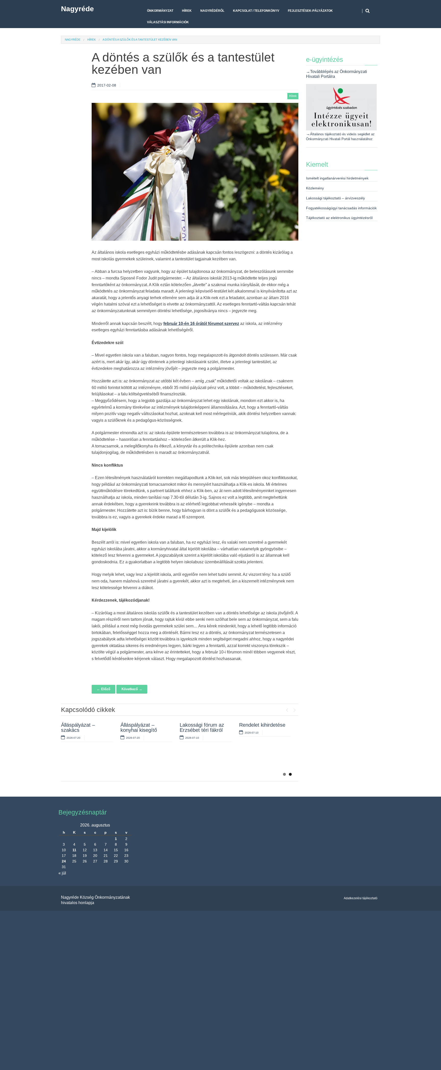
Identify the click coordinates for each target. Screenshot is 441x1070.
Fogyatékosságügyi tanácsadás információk (341, 208)
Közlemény (315, 188)
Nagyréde (77, 9)
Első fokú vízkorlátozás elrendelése (135, 763)
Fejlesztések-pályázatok (310, 11)
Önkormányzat (160, 11)
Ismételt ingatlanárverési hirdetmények (337, 178)
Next (294, 709)
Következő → (131, 689)
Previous (287, 709)
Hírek (187, 11)
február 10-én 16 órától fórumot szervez (201, 323)
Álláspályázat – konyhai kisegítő (138, 727)
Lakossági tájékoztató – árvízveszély (335, 198)
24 (64, 861)
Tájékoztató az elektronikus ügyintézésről (339, 218)
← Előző (103, 689)
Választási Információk (168, 22)
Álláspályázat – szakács (78, 727)
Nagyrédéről (212, 11)
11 (74, 850)
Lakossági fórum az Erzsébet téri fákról (202, 727)
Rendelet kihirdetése (262, 725)
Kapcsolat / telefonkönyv (256, 11)
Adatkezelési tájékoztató (360, 898)
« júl (62, 873)
